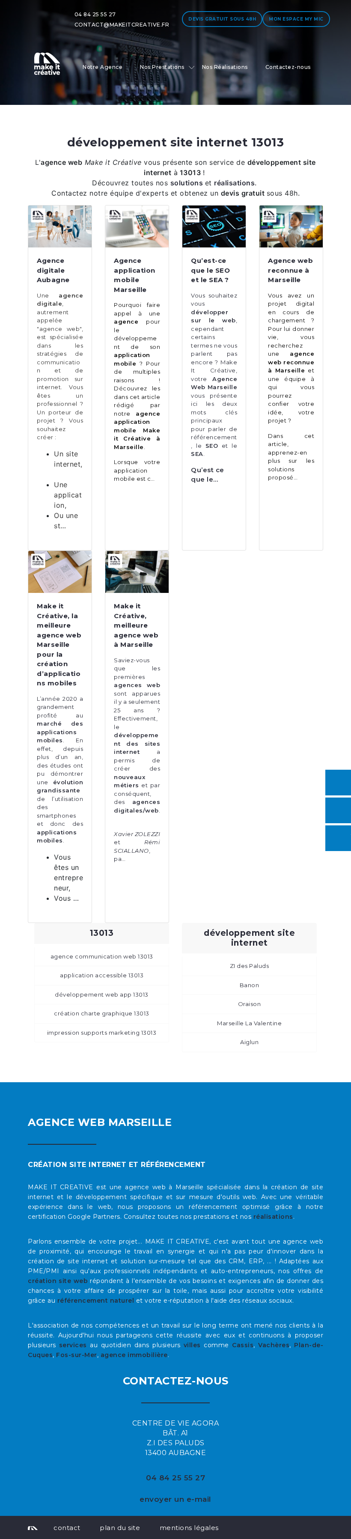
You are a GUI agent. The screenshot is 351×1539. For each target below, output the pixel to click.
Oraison (249, 1003)
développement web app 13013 (102, 994)
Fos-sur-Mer (76, 1355)
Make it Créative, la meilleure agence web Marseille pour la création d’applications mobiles (59, 644)
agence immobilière (134, 1355)
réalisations (273, 1216)
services (73, 1345)
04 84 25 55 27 (95, 14)
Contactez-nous (288, 67)
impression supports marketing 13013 (102, 1032)
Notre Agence (102, 67)
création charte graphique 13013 (101, 1013)
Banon (249, 985)
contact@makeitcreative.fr (122, 24)
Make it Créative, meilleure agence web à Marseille (136, 625)
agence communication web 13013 (102, 956)
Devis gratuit (222, 19)
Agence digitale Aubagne (53, 270)
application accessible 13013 (101, 975)
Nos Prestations (162, 67)
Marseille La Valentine (249, 1023)
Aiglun (249, 1042)
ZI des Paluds (249, 965)
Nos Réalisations (225, 67)
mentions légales (189, 1528)
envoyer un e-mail (175, 1499)
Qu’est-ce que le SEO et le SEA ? (210, 270)
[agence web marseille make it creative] (33, 1527)
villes (192, 1345)
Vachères (273, 1345)
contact (67, 1528)
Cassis (242, 1345)
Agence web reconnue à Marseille (290, 270)
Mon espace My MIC (296, 19)
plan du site (120, 1528)
